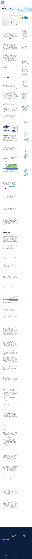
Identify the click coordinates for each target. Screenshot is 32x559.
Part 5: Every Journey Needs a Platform (26, 134)
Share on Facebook (25, 17)
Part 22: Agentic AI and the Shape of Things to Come (26, 181)
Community (5, 6)
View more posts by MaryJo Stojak (25, 64)
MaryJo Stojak (4, 11)
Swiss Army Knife (15, 75)
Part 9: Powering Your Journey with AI (26, 144)
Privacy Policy (15, 555)
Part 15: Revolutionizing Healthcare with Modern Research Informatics (26, 160)
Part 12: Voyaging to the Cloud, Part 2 (26, 151)
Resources (24, 534)
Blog (7, 6)
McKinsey (10, 38)
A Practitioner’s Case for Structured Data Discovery (24, 519)
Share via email (27, 17)
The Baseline (3, 531)
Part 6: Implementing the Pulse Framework (26, 137)
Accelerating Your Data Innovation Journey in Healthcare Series (10, 13)
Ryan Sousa (8, 11)
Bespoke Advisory (4, 535)
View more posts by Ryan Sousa (25, 113)
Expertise (24, 532)
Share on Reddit (26, 17)
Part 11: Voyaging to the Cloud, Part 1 (26, 148)
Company (24, 535)
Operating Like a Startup (10, 343)
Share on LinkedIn (22, 17)
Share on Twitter (24, 17)
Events (13, 534)
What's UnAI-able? (4, 519)
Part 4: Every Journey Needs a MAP (26, 131)
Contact (24, 536)
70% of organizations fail (12, 186)
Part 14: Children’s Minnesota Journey (26, 156)
